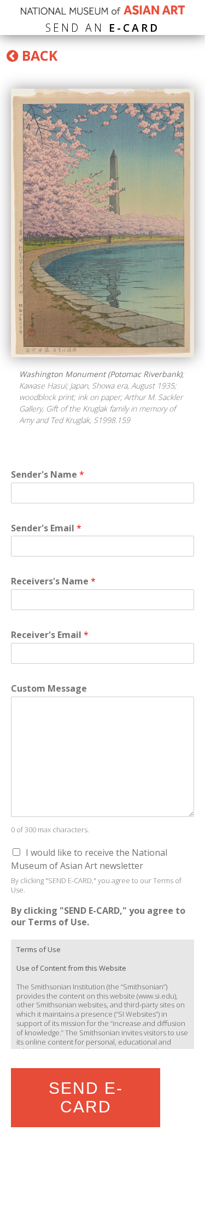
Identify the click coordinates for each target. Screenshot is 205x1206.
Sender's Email (46, 528)
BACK (37, 55)
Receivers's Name (53, 581)
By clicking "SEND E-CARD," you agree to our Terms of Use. (98, 916)
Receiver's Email (50, 635)
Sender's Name (47, 474)
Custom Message (49, 688)
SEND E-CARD (86, 1097)
